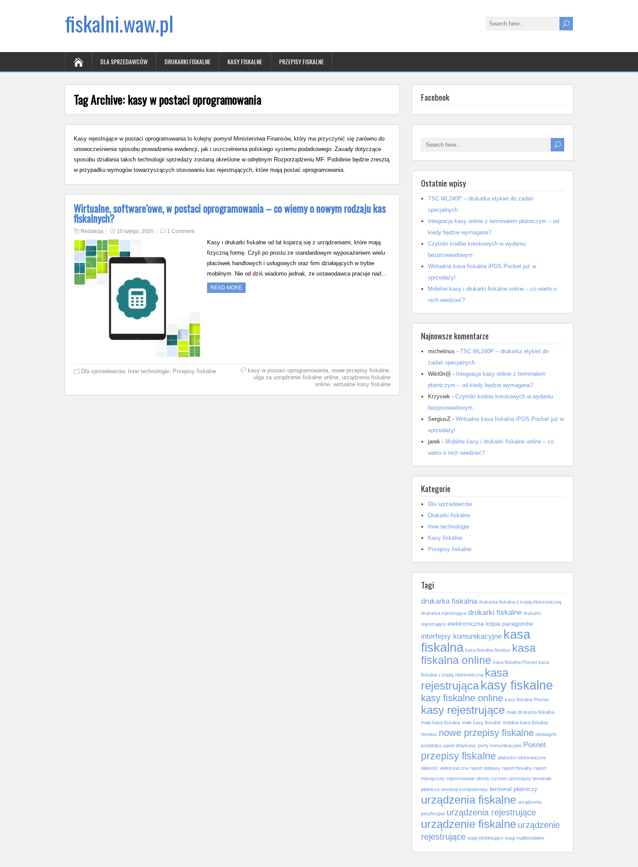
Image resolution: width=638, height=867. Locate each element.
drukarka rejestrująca (443, 613)
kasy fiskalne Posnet (527, 699)
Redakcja (92, 231)
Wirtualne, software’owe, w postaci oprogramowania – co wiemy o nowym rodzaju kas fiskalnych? (230, 213)
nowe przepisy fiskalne (360, 370)
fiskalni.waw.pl (119, 23)
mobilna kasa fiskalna (525, 722)
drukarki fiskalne (495, 612)
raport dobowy (485, 768)
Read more (226, 288)
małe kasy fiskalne (481, 722)
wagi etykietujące (485, 838)
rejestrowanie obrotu (468, 778)
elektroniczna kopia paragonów (490, 623)
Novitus (429, 734)
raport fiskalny (517, 768)
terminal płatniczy (513, 788)
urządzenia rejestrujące (491, 812)
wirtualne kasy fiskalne (362, 384)
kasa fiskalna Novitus (487, 650)
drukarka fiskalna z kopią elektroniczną (520, 601)
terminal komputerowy (464, 789)
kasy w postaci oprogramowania (288, 370)
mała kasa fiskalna (440, 722)
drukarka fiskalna (449, 601)
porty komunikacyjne (500, 745)
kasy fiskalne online (462, 698)
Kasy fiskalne (244, 61)
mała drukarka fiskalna (530, 712)
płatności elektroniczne (522, 757)
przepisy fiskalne (458, 756)
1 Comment (180, 231)
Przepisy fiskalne (301, 61)
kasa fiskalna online (478, 654)
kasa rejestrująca (464, 679)
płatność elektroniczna (444, 768)
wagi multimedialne (524, 838)
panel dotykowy (459, 745)
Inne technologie (148, 371)
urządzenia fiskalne (468, 799)
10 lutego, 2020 (135, 231)
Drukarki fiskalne (187, 61)
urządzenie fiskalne (468, 824)
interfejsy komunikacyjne (461, 636)
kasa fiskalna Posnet (515, 662)
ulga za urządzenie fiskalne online (296, 377)
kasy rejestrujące (463, 709)
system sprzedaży (511, 778)
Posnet (534, 744)
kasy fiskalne (516, 685)
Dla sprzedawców (124, 61)
